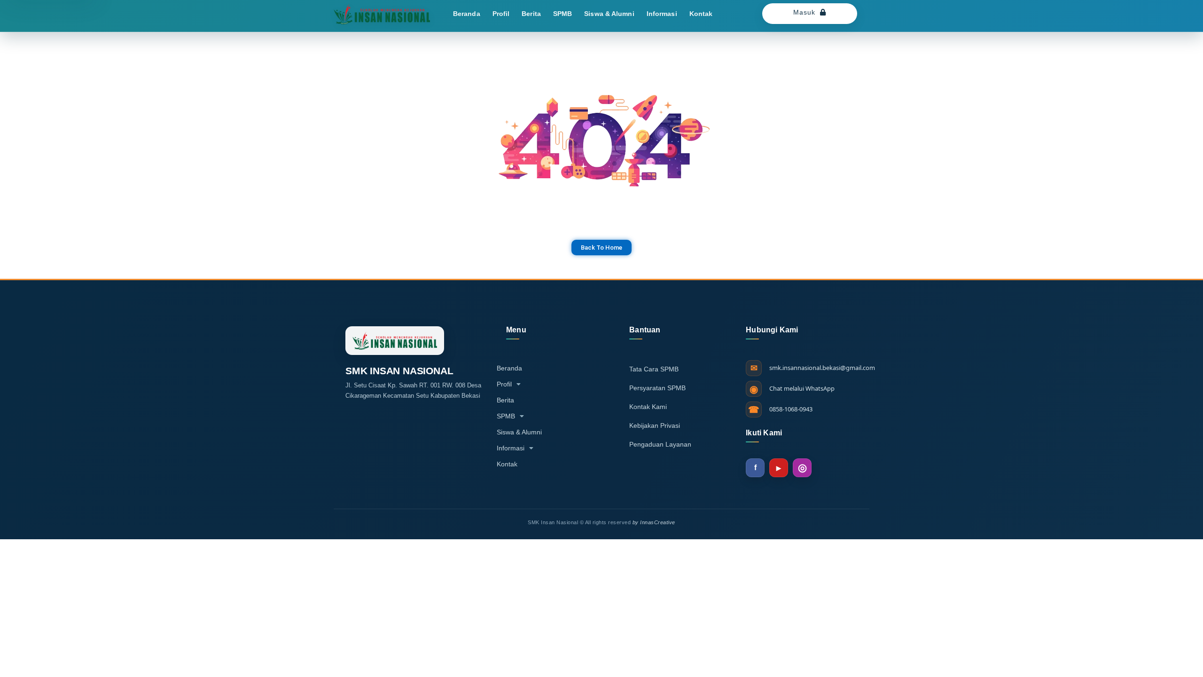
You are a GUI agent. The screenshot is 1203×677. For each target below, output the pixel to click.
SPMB (562, 13)
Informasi (662, 13)
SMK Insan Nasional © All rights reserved (601, 522)
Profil (501, 13)
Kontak (701, 13)
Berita (531, 13)
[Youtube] (778, 467)
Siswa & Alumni (609, 13)
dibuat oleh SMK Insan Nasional (313, 317)
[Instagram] (802, 467)
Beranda (466, 13)
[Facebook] (755, 467)
